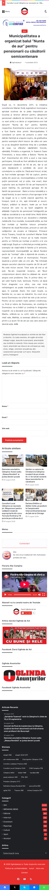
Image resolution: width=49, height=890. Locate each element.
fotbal (22, 773)
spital (7, 790)
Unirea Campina (34, 790)
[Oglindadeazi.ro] (24, 11)
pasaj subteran (10, 777)
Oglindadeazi (16, 62)
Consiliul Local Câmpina (14, 768)
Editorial (7, 813)
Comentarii (24, 543)
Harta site (40, 868)
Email (5, 417)
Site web (5, 428)
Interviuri (7, 818)
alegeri (7, 755)
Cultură (7, 830)
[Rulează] (5, 594)
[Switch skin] (45, 12)
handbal (34, 773)
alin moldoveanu (11, 759)
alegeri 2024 (21, 755)
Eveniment (8, 822)
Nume (5, 406)
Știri (24, 31)
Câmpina (8, 773)
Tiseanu (19, 790)
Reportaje (8, 826)
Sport (6, 834)
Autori (31, 868)
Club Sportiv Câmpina (32, 759)
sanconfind (34, 786)
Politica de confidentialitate (16, 868)
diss (14, 552)
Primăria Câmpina (11, 782)
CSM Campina (36, 768)
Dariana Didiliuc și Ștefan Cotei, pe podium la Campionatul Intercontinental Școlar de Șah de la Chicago (36, 508)
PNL (24, 777)
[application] (24, 584)
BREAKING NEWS (11, 809)
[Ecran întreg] (43, 594)
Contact (24, 872)
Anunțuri (7, 838)
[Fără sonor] (39, 594)
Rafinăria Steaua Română (14, 786)
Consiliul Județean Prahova (15, 764)
